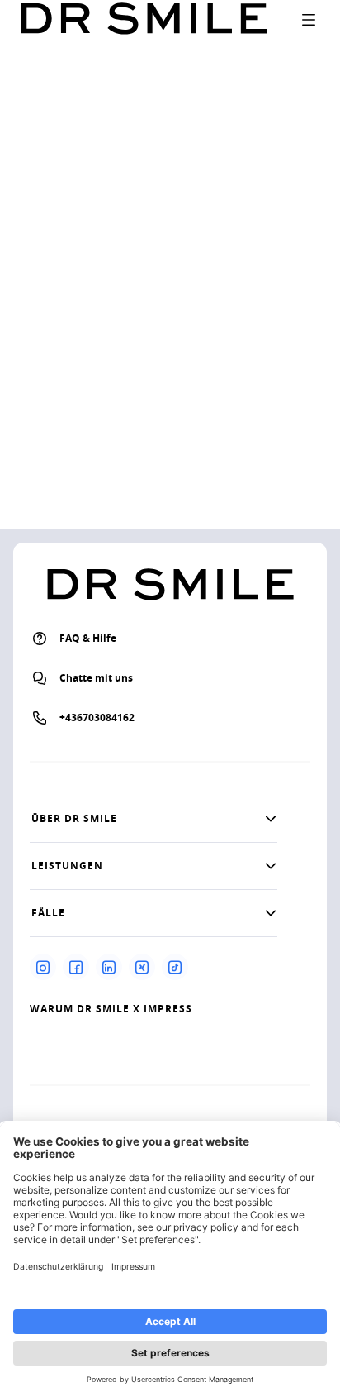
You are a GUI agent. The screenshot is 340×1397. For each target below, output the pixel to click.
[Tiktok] (175, 967)
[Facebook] (76, 967)
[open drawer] (308, 19)
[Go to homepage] (143, 19)
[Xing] (142, 967)
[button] (153, 819)
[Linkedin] (109, 967)
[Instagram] (43, 967)
